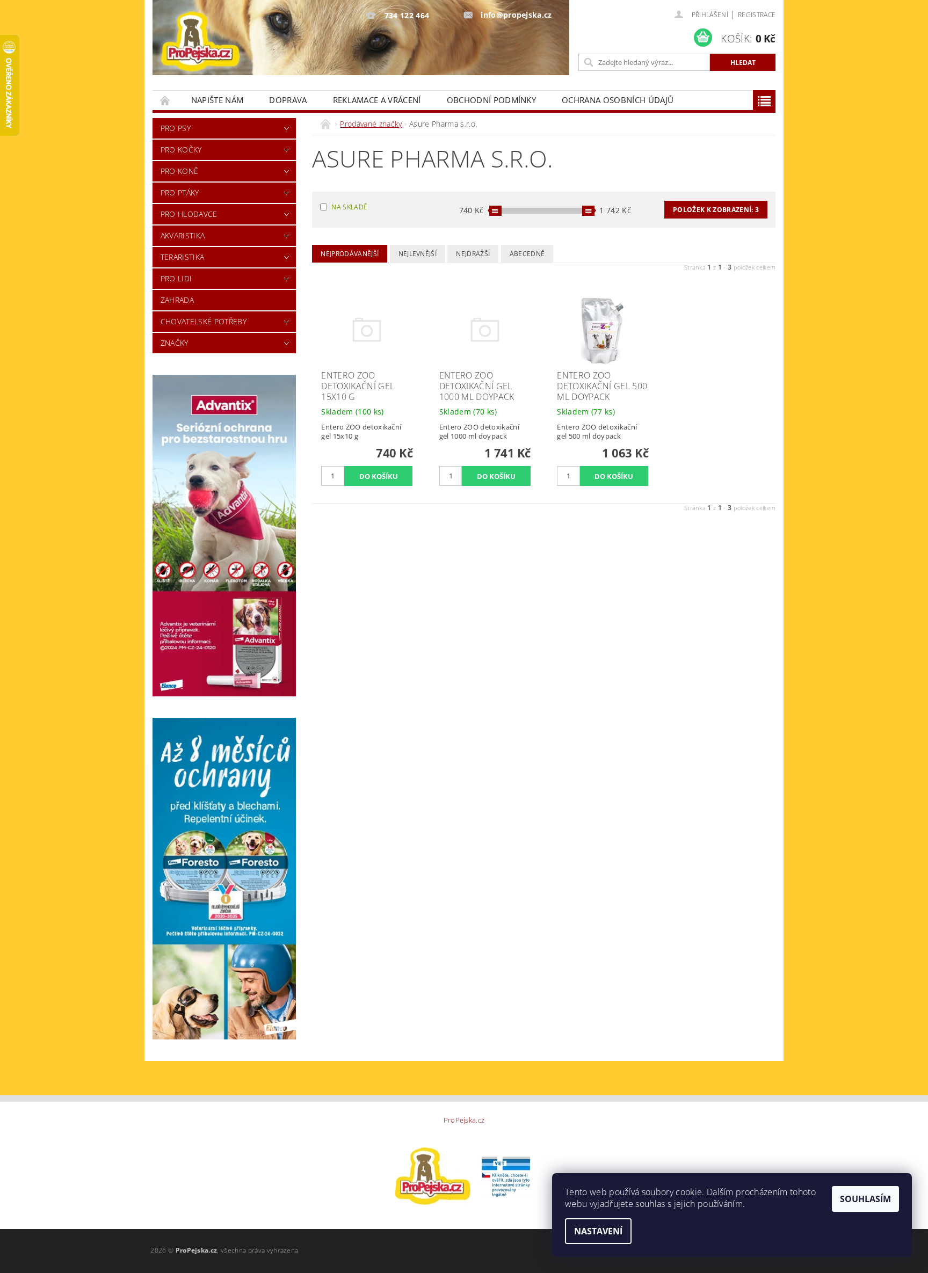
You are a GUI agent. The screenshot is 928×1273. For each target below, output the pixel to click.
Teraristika (183, 257)
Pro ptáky (180, 192)
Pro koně (180, 171)
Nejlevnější (417, 253)
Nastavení (598, 1231)
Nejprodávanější (350, 253)
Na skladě (349, 207)
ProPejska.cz (464, 1120)
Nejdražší (473, 253)
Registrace (756, 14)
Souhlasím (865, 1199)
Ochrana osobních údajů (617, 99)
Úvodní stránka (165, 100)
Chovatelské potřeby (204, 321)
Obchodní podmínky (491, 99)
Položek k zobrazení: (716, 209)
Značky (175, 343)
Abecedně (527, 253)
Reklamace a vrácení (377, 99)
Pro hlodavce (189, 214)
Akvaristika (183, 235)
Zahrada (177, 300)
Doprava (288, 99)
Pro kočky (181, 149)
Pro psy (176, 128)
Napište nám (217, 99)
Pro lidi (176, 278)
